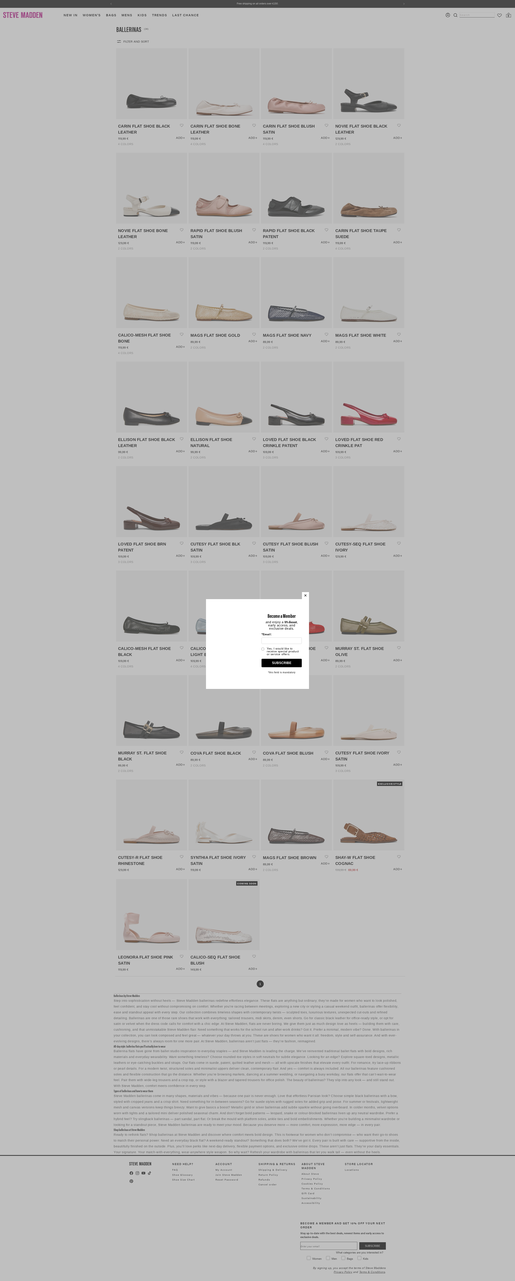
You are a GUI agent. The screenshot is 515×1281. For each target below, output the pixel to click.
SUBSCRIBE (281, 663)
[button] (305, 595)
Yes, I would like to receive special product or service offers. (283, 651)
